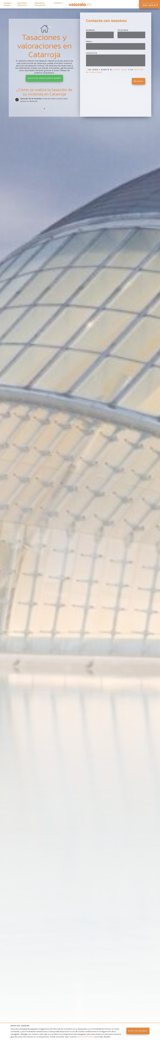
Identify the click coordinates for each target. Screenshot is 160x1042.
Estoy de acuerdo (137, 1031)
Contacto (58, 3)
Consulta (91, 53)
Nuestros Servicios (22, 4)
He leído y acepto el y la (115, 71)
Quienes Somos (7, 4)
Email (89, 41)
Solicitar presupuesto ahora (44, 78)
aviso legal (120, 70)
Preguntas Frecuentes (40, 4)
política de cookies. (85, 1037)
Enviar (139, 81)
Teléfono (123, 30)
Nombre (90, 30)
